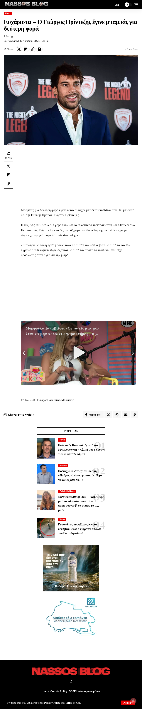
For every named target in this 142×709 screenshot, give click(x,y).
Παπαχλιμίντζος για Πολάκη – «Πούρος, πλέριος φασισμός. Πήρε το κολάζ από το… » (80, 475)
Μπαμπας (67, 400)
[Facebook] (71, 682)
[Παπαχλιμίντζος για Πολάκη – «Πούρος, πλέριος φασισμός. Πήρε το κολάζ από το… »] (46, 474)
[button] (128, 703)
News (8, 13)
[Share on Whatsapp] (117, 414)
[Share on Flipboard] (26, 49)
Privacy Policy (52, 703)
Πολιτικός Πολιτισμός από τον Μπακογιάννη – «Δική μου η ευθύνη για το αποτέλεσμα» (81, 449)
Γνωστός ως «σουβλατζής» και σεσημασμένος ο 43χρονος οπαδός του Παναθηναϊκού (79, 528)
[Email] (126, 414)
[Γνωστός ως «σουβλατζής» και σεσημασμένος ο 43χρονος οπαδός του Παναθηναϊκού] (46, 528)
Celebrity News (67, 491)
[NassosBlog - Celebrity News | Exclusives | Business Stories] (27, 4)
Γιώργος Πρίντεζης (48, 400)
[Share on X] (19, 49)
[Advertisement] (78, 176)
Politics (63, 465)
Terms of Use (72, 703)
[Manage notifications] (133, 701)
